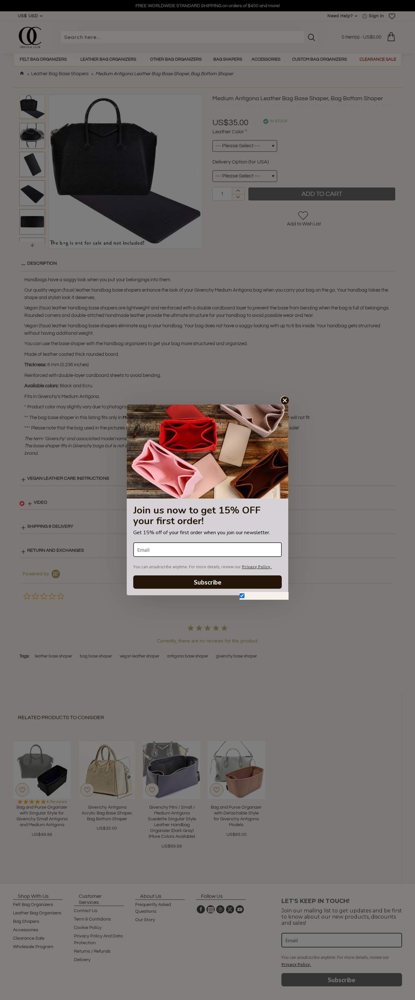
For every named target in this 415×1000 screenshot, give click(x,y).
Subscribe (207, 582)
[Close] (284, 400)
